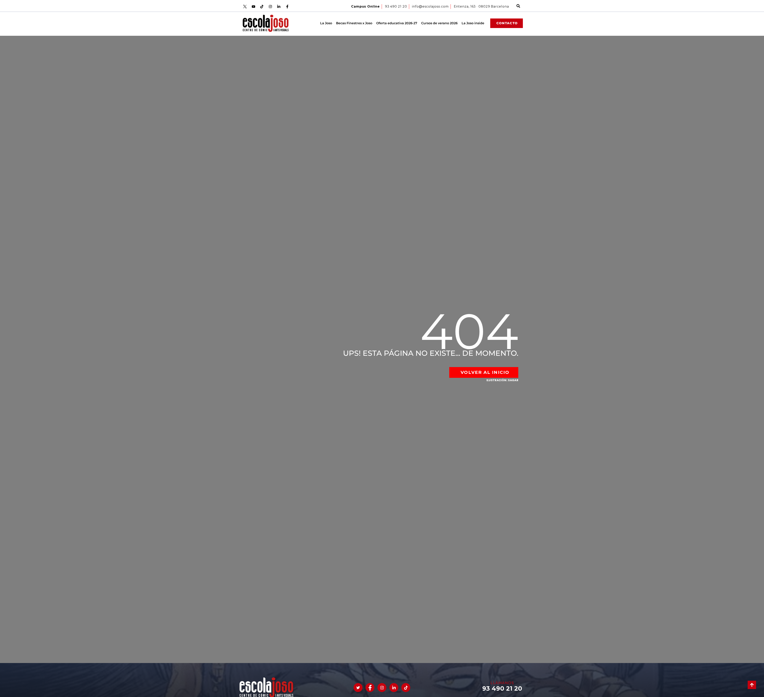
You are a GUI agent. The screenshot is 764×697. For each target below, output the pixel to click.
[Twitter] (358, 687)
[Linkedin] (393, 687)
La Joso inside (473, 23)
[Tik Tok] (405, 687)
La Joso (326, 23)
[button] (518, 7)
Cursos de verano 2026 (439, 23)
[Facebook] (369, 687)
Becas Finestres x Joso (354, 23)
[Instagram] (381, 687)
